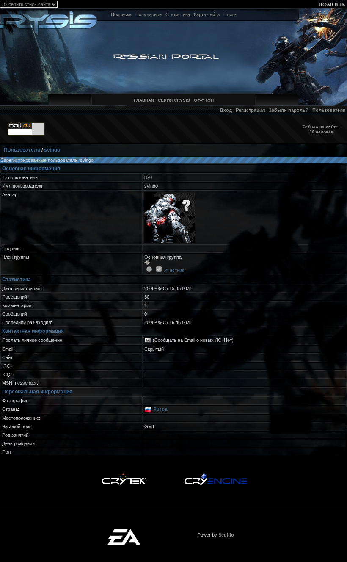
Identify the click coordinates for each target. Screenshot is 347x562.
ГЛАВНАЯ (144, 100)
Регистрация (250, 110)
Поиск (230, 14)
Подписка (121, 14)
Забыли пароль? (288, 110)
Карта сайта (207, 14)
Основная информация (31, 169)
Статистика (177, 14)
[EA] (124, 531)
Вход (226, 110)
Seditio (226, 534)
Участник (174, 270)
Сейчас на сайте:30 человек (321, 129)
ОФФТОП (204, 100)
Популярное (148, 14)
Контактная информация (33, 331)
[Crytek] (124, 475)
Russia (160, 409)
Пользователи (329, 110)
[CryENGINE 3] (215, 475)
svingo (52, 150)
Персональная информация (37, 392)
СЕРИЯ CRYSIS (174, 100)
